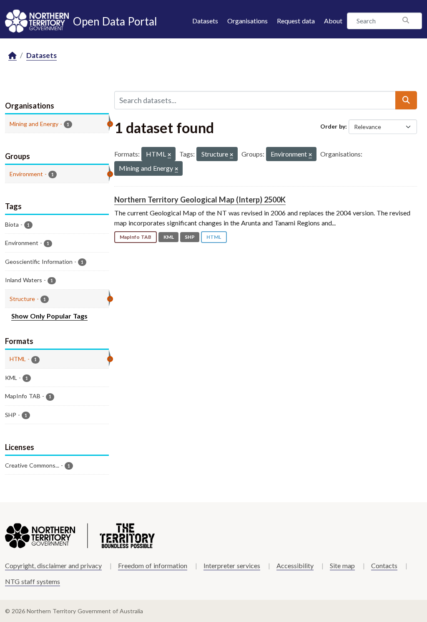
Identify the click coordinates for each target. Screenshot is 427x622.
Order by (332, 126)
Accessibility (295, 565)
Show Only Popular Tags (49, 316)
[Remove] (169, 155)
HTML (213, 237)
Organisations (247, 21)
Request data (296, 21)
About (333, 21)
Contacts (384, 565)
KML (168, 237)
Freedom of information (152, 565)
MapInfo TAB (135, 237)
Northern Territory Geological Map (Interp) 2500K (200, 199)
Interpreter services (231, 565)
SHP (190, 237)
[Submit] (406, 100)
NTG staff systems (32, 581)
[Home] (12, 56)
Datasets (205, 21)
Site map (342, 565)
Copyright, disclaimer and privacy (53, 565)
